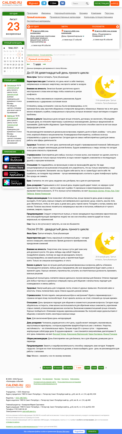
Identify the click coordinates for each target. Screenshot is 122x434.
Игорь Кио (109, 191)
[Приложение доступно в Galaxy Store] (13, 167)
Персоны (109, 13)
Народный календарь (65, 13)
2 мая (87, 368)
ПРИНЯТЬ (92, 431)
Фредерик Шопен (96, 191)
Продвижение (47, 379)
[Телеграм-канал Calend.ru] (44, 3)
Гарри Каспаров (95, 334)
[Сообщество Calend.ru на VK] (62, 3)
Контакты (65, 379)
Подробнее (79, 431)
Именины (46, 13)
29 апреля (58, 368)
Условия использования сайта (45, 382)
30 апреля (68, 368)
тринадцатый (12, 125)
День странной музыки (71, 36)
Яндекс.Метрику (63, 431)
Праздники (32, 13)
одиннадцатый (13, 88)
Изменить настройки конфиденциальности (22, 426)
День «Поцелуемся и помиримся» (101, 35)
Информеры (74, 379)
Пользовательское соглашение (69, 382)
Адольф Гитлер (59, 334)
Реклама (57, 379)
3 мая (94, 368)
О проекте (37, 379)
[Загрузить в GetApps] (13, 182)
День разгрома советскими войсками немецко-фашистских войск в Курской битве (42, 39)
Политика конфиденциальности (45, 384)
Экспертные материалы (38, 21)
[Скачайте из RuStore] (13, 159)
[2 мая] (44, 64)
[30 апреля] (28, 64)
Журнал (33, 3)
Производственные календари (65, 17)
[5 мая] (106, 368)
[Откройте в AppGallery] (13, 174)
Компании (96, 13)
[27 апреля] (40, 368)
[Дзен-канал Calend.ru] (53, 3)
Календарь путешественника (98, 17)
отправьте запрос (12, 422)
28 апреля (47, 368)
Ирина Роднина (110, 334)
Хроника (83, 13)
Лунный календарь (36, 17)
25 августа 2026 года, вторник (106, 31)
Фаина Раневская (43, 194)
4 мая (101, 368)
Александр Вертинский (77, 334)
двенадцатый (12, 94)
